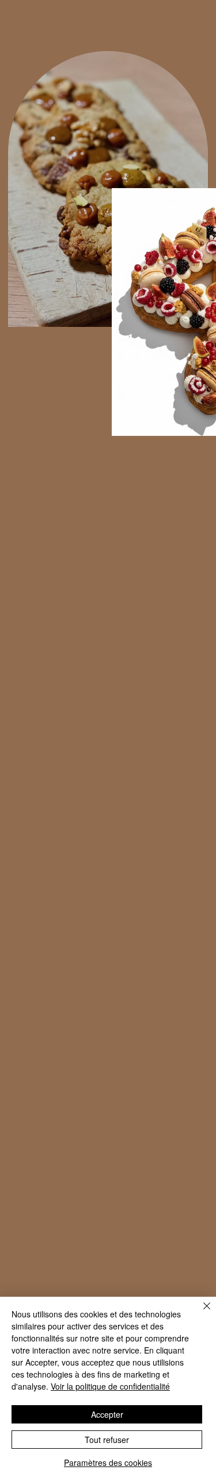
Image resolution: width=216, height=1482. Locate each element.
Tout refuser (107, 1439)
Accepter (107, 1414)
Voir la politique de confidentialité (110, 1386)
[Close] (200, 1313)
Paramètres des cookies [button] (108, 1462)
